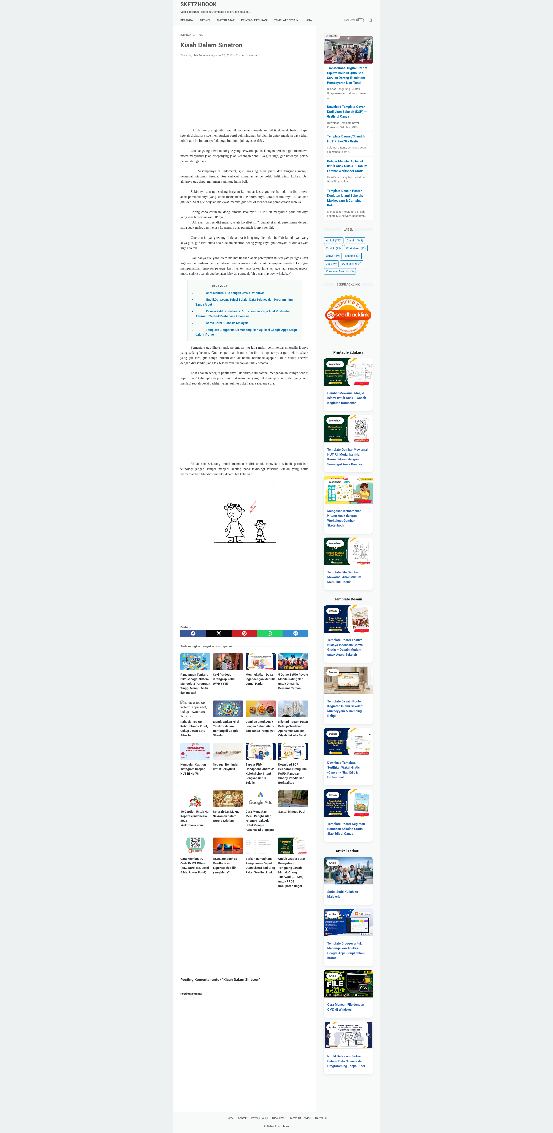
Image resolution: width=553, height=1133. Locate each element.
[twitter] (218, 633)
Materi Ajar (226, 20)
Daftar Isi (321, 1118)
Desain (355, 240)
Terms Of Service (300, 1118)
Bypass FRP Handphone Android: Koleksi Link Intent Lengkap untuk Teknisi (260, 773)
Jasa (308, 20)
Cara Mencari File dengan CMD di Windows (235, 293)
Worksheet (356, 248)
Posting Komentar (247, 55)
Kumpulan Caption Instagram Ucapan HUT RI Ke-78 (193, 769)
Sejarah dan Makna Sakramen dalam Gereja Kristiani (226, 816)
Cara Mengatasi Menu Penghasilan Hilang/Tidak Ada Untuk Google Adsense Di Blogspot (260, 820)
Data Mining (351, 263)
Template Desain (286, 20)
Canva (333, 255)
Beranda (186, 20)
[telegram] (295, 633)
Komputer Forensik (340, 271)
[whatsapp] (270, 633)
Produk (333, 248)
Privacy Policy (259, 1118)
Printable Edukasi (254, 20)
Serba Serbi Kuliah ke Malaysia (227, 323)
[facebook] (193, 633)
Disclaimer (278, 1118)
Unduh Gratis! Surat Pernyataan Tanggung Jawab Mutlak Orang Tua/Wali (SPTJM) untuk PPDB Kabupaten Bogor (291, 872)
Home (230, 1118)
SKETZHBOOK (198, 4)
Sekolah (352, 255)
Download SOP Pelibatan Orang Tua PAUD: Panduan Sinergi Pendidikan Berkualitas (292, 773)
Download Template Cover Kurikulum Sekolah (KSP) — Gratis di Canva (347, 111)
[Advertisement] (244, 92)
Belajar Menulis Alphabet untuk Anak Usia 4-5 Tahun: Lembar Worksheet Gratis (347, 166)
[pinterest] (244, 633)
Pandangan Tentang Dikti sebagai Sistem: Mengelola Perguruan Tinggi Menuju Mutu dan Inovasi (195, 683)
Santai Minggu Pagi (291, 811)
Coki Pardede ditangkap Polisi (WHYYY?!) (224, 679)
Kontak (242, 1118)
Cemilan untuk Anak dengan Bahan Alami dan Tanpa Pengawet (260, 726)
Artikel (204, 20)
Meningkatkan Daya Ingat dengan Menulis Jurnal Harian (260, 679)
